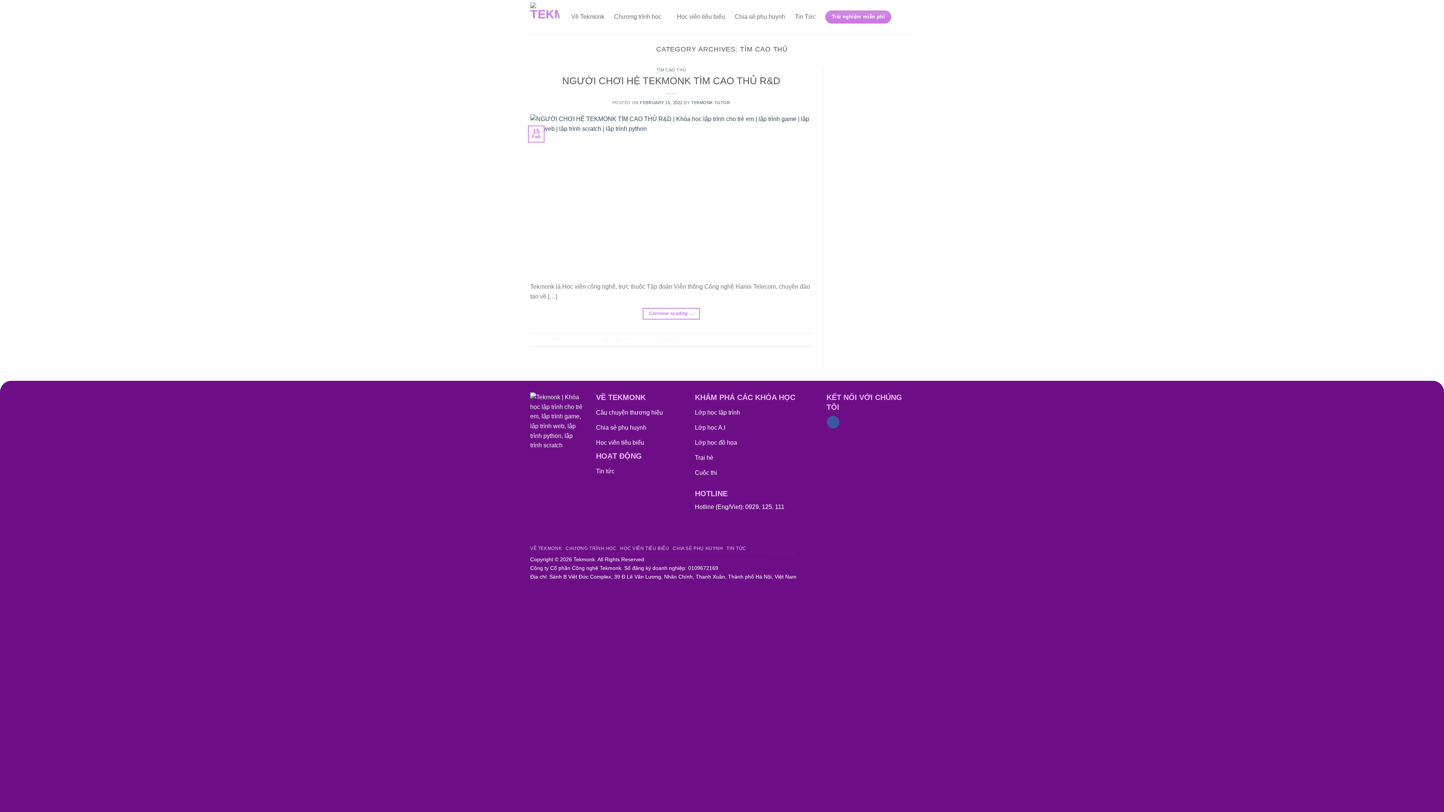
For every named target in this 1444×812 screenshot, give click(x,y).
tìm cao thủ (636, 339)
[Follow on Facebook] (833, 422)
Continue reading (671, 313)
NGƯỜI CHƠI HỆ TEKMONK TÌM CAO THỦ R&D (671, 81)
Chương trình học (637, 17)
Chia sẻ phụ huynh (760, 17)
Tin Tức (805, 17)
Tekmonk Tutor (710, 102)
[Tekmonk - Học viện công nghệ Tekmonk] (545, 17)
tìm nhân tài (665, 339)
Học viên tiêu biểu (701, 17)
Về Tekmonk (587, 17)
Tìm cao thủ (671, 70)
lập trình (612, 339)
